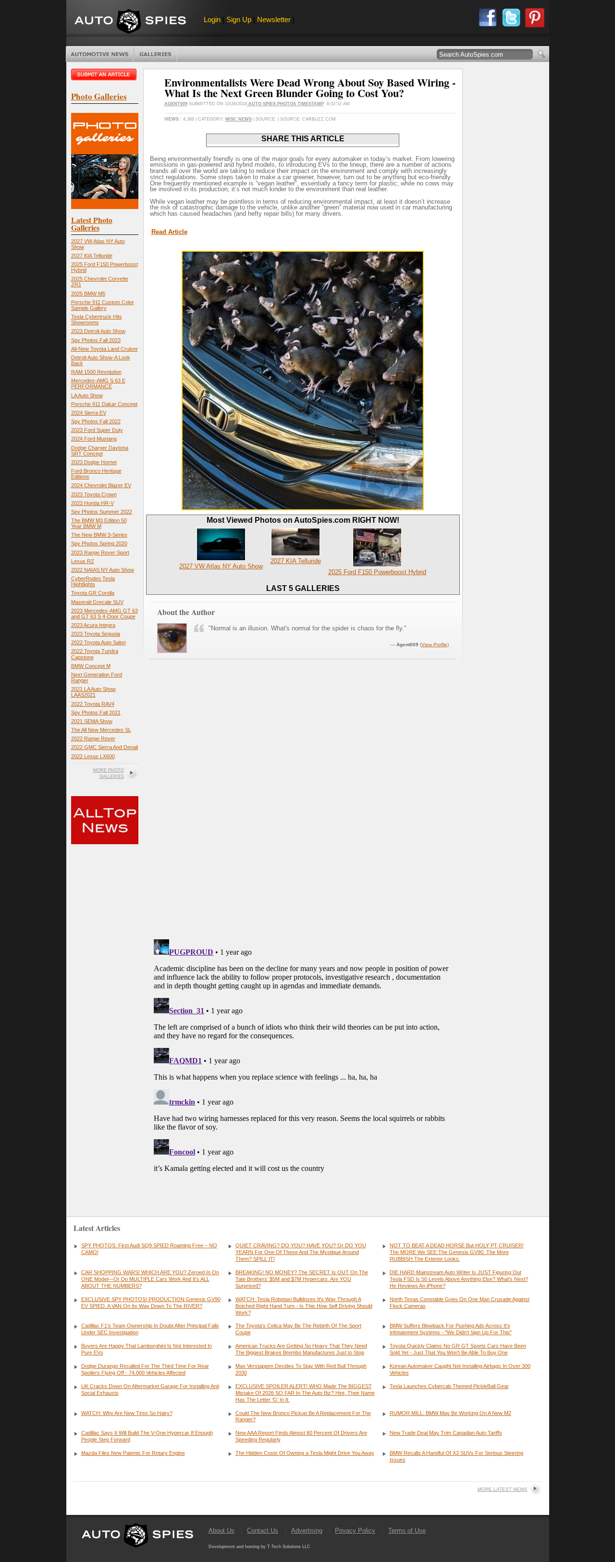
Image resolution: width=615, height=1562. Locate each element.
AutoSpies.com (130, 22)
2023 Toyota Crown (94, 494)
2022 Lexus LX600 (93, 756)
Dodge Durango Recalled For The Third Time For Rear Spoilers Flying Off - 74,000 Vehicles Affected (145, 1369)
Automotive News (100, 54)
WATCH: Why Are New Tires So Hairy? (126, 1413)
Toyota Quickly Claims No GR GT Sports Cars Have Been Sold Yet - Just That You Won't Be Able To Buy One (458, 1349)
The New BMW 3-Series (99, 535)
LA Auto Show (87, 395)
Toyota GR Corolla (92, 593)
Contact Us (262, 1530)
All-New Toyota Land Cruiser (104, 349)
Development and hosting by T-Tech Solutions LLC (259, 1546)
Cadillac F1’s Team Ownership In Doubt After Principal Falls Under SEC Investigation (150, 1329)
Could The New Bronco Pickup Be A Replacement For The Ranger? (303, 1416)
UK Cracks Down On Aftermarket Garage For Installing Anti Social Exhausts (150, 1389)
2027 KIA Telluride (91, 255)
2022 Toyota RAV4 (92, 704)
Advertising (306, 1530)
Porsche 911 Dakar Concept (104, 404)
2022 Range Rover (93, 738)
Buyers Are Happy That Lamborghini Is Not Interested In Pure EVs (146, 1349)
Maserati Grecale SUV (97, 602)
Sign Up (238, 19)
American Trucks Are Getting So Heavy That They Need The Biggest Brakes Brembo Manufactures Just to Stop (301, 1349)
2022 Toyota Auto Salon (98, 642)
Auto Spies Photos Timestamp (285, 103)
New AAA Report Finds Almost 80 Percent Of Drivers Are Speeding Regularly (301, 1436)
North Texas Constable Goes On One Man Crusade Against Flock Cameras (459, 1302)
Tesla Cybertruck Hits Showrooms (96, 319)
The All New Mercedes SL (101, 730)
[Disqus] (303, 1055)
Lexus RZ (82, 561)
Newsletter (274, 19)
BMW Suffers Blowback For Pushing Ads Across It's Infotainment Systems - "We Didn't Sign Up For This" (451, 1329)
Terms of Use (407, 1530)
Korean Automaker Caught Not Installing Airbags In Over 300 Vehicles (460, 1369)
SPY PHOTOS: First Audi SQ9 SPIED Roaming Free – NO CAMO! (149, 1248)
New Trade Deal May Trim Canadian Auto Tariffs (446, 1433)
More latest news (503, 1489)
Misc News (238, 119)
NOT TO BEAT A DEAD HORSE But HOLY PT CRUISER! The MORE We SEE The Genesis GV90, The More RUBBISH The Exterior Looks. (457, 1252)
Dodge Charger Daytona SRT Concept (99, 450)
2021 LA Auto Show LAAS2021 (93, 692)
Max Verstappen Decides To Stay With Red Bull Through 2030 (301, 1369)
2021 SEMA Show (91, 721)
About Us (221, 1530)
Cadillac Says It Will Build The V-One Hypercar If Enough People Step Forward (147, 1436)
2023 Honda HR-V (92, 503)
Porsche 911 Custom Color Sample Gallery (102, 305)
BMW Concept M (91, 666)
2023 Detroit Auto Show (98, 331)
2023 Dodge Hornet (94, 462)
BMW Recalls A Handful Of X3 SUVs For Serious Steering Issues (456, 1456)
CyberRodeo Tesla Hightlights (93, 581)
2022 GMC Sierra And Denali (104, 747)
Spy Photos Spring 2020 (99, 543)
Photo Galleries (155, 54)
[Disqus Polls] (303, 809)
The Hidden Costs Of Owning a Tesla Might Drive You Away (304, 1453)
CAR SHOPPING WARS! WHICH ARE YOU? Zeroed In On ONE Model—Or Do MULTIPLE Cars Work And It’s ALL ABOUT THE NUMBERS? (150, 1279)
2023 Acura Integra (93, 625)
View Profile (434, 644)
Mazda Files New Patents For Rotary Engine (133, 1453)
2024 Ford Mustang (94, 439)
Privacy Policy (355, 1530)
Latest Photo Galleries (91, 223)
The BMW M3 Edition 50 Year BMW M (99, 523)
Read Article (169, 231)
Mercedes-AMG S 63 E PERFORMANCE (98, 383)
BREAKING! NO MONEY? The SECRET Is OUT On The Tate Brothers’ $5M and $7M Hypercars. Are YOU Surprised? (301, 1279)
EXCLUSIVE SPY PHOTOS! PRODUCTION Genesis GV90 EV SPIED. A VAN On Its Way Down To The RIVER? (151, 1302)
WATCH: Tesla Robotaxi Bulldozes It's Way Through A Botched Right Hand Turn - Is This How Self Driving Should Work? (303, 1306)
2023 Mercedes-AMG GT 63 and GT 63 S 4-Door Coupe (104, 613)
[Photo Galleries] (104, 206)
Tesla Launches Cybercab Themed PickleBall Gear (449, 1386)
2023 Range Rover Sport (100, 552)
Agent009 (175, 103)
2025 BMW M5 (88, 293)
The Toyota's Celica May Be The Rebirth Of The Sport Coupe (298, 1329)
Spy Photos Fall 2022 (96, 421)
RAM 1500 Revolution (96, 372)
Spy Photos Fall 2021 (96, 712)
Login (212, 19)
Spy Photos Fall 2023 (96, 340)
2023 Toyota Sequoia (95, 634)
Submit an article (104, 74)
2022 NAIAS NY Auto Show (102, 570)
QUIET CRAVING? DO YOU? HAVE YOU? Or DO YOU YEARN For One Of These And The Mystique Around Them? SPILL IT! (300, 1252)
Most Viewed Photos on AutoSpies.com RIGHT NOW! (303, 520)
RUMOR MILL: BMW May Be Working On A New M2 (450, 1413)
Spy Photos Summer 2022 (101, 512)
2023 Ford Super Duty (97, 430)
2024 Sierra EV (88, 413)
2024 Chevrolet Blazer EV (101, 485)
